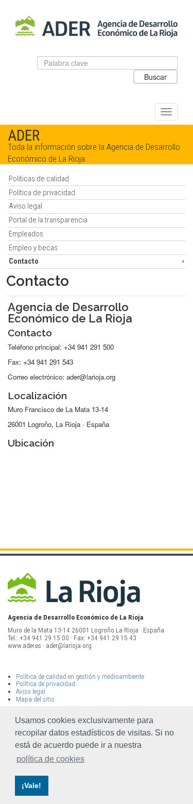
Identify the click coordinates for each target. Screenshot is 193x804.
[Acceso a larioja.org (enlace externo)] (97, 589)
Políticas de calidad (39, 178)
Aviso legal (25, 206)
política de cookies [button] (50, 759)
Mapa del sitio (35, 699)
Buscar (155, 77)
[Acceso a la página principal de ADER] (96, 26)
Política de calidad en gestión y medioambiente (80, 676)
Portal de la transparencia (48, 220)
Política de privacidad (42, 192)
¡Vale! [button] (31, 785)
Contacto (24, 261)
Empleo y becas (33, 247)
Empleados (26, 233)
